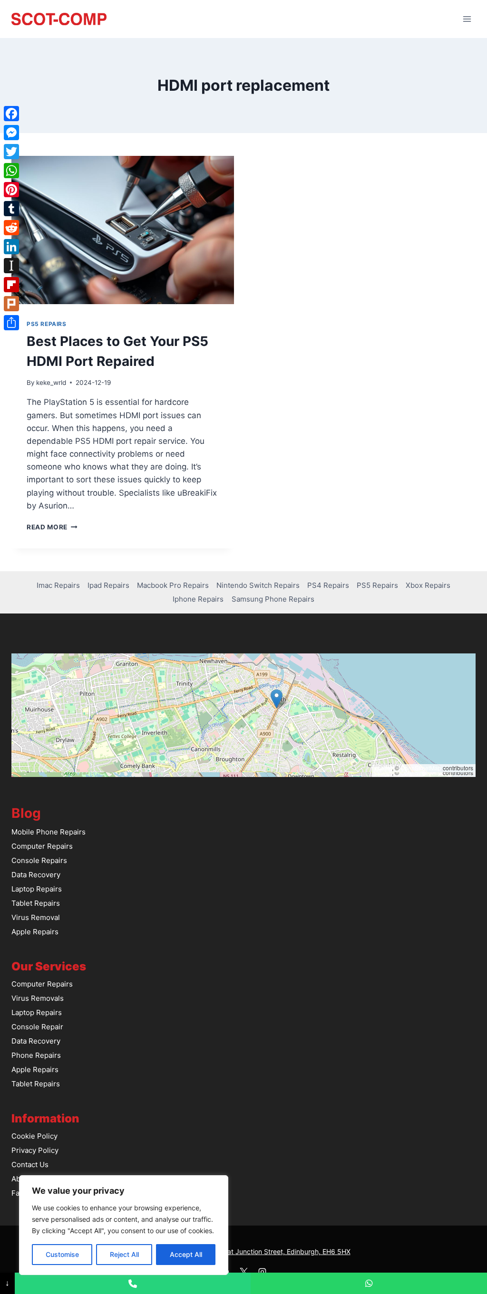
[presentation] (122, 230)
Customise (62, 1254)
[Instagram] (262, 1272)
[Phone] (133, 1283)
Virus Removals (37, 998)
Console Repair (37, 1026)
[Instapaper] (11, 265)
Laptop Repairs (36, 888)
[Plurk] (11, 303)
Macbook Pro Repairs (173, 585)
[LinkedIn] (11, 246)
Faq (17, 1193)
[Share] (11, 322)
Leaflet (383, 768)
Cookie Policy (34, 1136)
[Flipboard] (11, 284)
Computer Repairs (42, 846)
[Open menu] (467, 18)
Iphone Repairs (198, 599)
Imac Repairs (58, 585)
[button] (276, 699)
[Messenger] (11, 132)
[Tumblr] (11, 208)
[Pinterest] (11, 189)
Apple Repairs (34, 931)
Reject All (124, 1254)
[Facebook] (11, 113)
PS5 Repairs (47, 323)
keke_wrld (51, 382)
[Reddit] (11, 227)
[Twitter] (11, 151)
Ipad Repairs (108, 585)
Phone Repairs (36, 1055)
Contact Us (30, 1164)
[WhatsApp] (11, 170)
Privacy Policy (34, 1150)
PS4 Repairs (328, 585)
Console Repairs (39, 860)
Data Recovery (35, 874)
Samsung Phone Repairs (273, 599)
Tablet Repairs (35, 903)
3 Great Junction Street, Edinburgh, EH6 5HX (280, 1251)
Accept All (186, 1254)
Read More (52, 527)
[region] (123, 1225)
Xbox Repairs (428, 585)
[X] (243, 1272)
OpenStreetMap (420, 768)
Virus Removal (35, 917)
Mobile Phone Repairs (48, 831)
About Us (26, 1178)
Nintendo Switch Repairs (258, 585)
